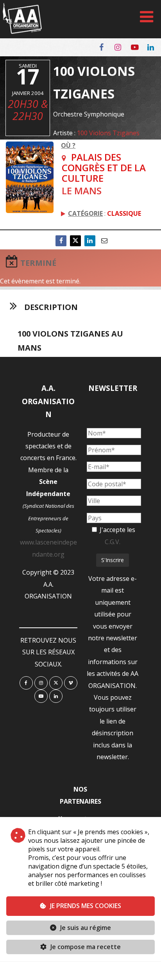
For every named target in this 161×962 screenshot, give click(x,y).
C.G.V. (112, 541)
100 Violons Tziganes (108, 133)
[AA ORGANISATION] (22, 32)
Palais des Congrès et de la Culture (104, 167)
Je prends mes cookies (85, 905)
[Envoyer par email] (104, 240)
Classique (124, 213)
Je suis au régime (85, 927)
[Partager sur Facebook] (60, 240)
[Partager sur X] (75, 240)
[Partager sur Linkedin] (89, 240)
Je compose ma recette (85, 946)
